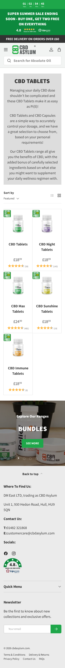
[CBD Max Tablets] (18, 285)
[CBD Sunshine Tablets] (46, 285)
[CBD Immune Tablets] (18, 347)
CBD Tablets (18, 244)
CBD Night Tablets (47, 247)
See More (32, 443)
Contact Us (29, 658)
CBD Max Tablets (18, 309)
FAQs (41, 658)
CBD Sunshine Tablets (47, 309)
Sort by (9, 193)
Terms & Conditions (14, 654)
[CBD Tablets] (18, 223)
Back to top (30, 474)
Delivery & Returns (39, 654)
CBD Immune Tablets (18, 371)
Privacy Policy (11, 658)
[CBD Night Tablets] (46, 223)
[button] (32, 30)
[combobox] (32, 60)
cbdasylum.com (21, 648)
